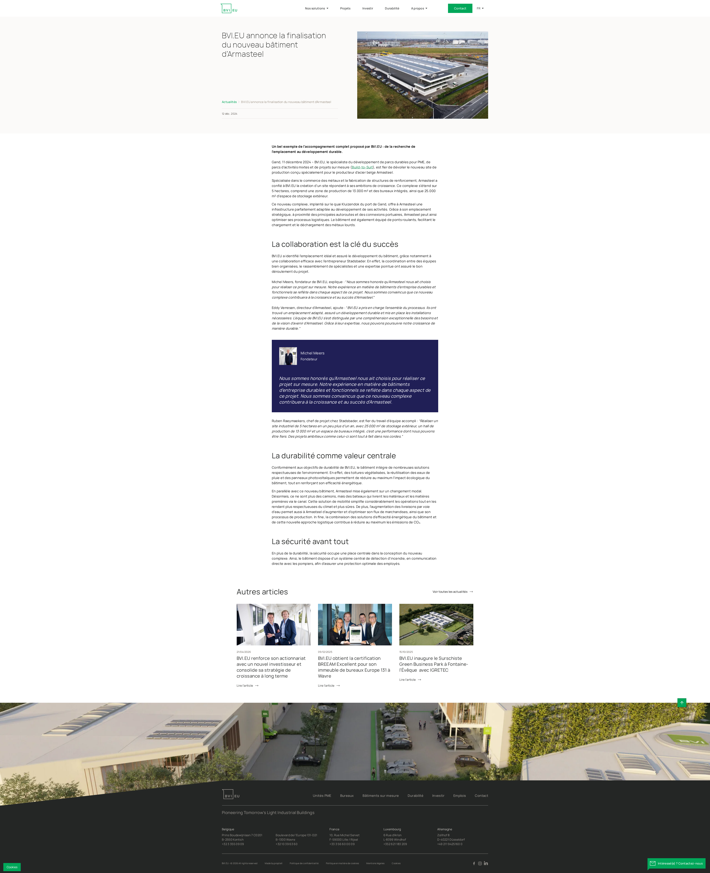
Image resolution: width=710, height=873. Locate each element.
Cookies (396, 863)
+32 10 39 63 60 (286, 844)
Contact (460, 8)
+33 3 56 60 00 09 (341, 844)
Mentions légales (375, 863)
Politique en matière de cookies (342, 863)
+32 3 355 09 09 (233, 844)
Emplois (459, 795)
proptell (278, 863)
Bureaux (347, 795)
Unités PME (322, 795)
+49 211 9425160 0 (449, 844)
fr (478, 8)
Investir (438, 795)
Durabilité (415, 795)
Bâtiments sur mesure (381, 795)
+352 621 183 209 (395, 844)
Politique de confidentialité (304, 863)
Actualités (229, 102)
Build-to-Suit (362, 167)
